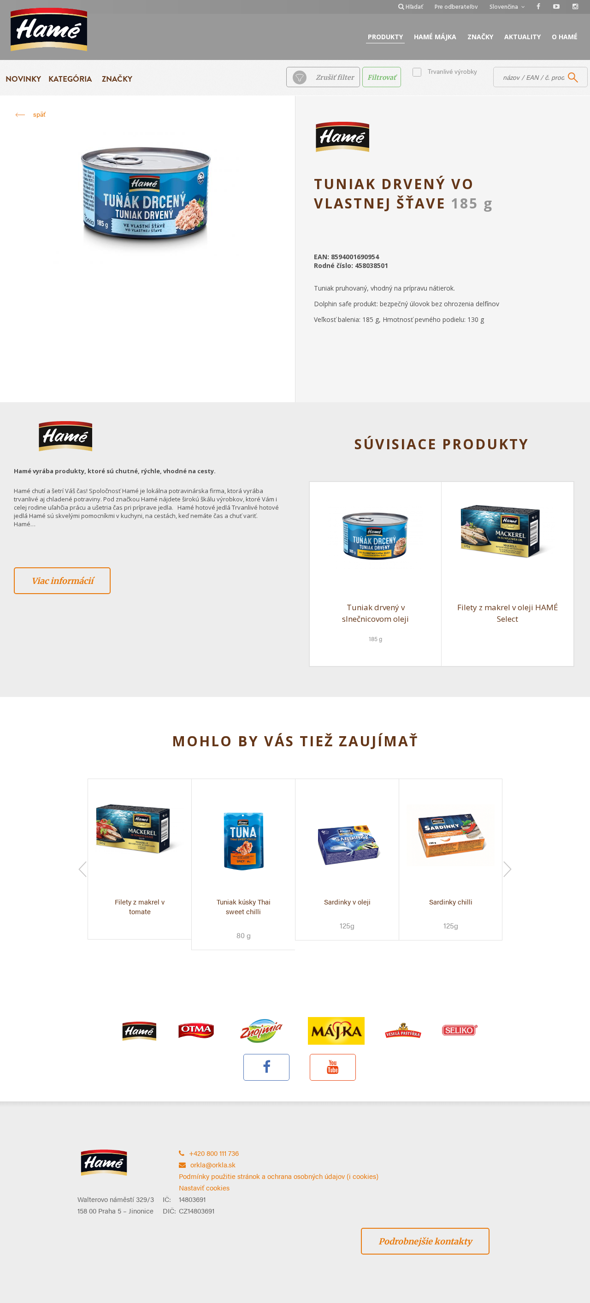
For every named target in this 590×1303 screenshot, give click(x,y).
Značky (480, 36)
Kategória (70, 79)
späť (39, 114)
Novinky (23, 79)
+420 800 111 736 (214, 1153)
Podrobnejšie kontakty (425, 1241)
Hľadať (414, 7)
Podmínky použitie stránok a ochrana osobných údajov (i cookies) (278, 1176)
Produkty (385, 36)
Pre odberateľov (456, 7)
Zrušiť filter (335, 77)
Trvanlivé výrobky (452, 71)
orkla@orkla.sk (213, 1164)
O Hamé (565, 36)
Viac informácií (62, 581)
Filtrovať (381, 77)
